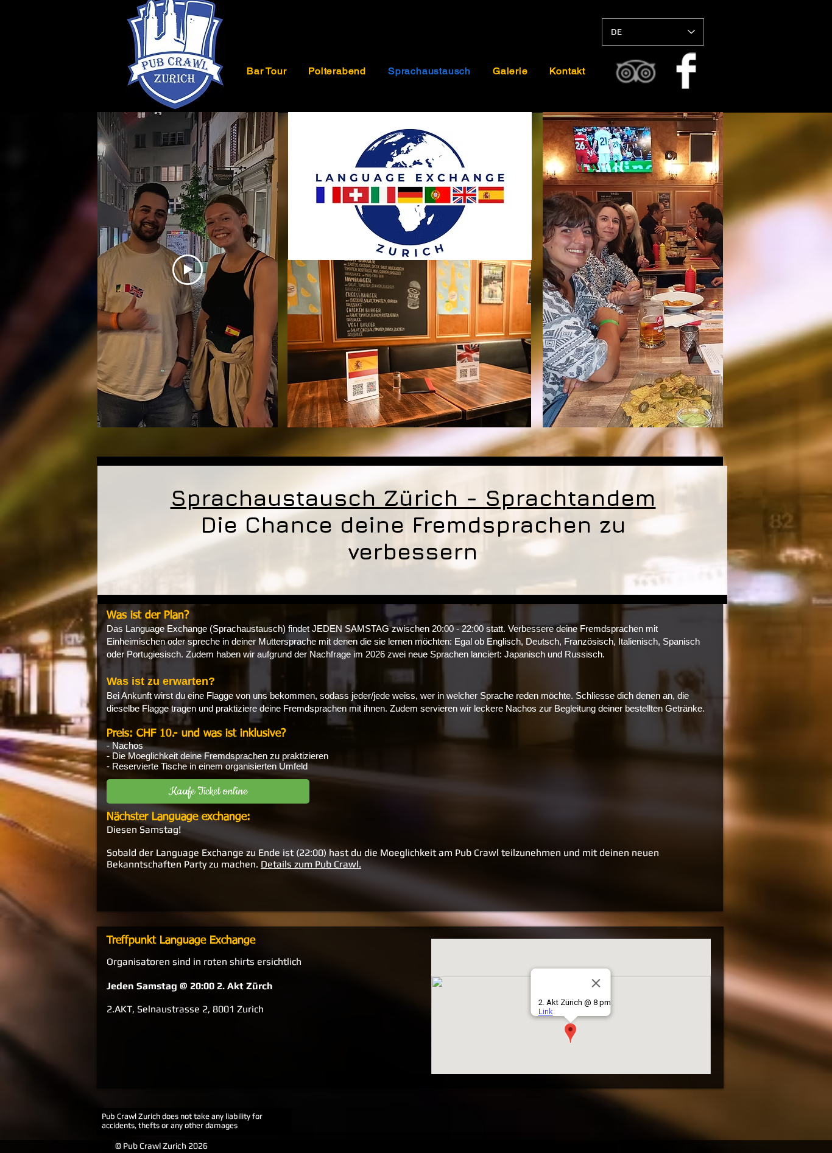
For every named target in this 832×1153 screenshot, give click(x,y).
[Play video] (187, 269)
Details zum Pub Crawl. (311, 864)
